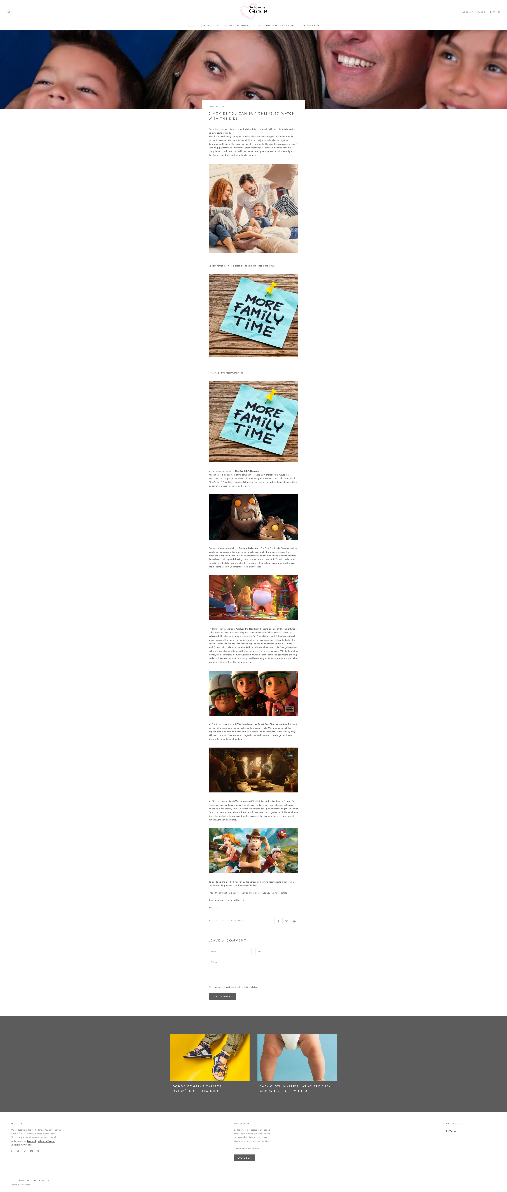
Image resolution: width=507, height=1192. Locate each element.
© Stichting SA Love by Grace (30, 1180)
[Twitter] (18, 1151)
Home (191, 25)
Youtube (51, 1141)
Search (481, 12)
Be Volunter (451, 1130)
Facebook (31, 1141)
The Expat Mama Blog (280, 25)
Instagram (42, 1141)
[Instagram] (25, 1151)
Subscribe (244, 1157)
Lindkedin (15, 1144)
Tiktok (29, 1144)
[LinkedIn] (38, 1151)
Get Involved (310, 25)
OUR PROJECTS (210, 25)
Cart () (494, 12)
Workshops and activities (242, 25)
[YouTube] (31, 1151)
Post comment (222, 996)
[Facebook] (12, 1151)
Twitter (23, 1144)
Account (468, 12)
